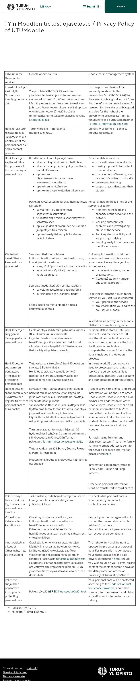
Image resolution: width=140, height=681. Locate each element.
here (108, 454)
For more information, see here (108, 124)
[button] (92, 6)
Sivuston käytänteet (15, 672)
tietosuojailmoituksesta (70, 559)
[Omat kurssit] (21, 6)
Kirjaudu (121, 6)
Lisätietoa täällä (39, 120)
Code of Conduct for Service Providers (109, 586)
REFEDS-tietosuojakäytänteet (67, 591)
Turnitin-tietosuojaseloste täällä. (63, 441)
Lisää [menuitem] (44, 6)
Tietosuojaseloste (14, 676)
